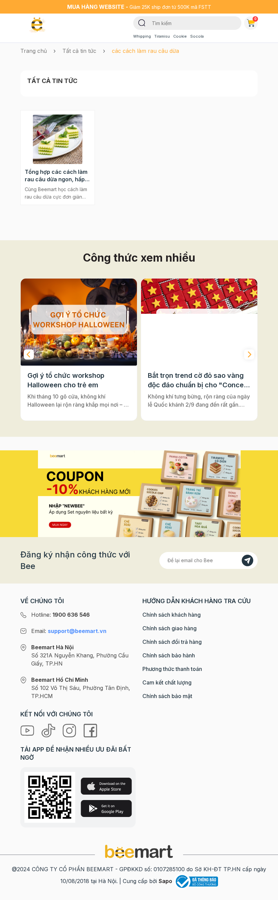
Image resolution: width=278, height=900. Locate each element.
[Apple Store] (106, 786)
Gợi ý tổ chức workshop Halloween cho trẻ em (65, 380)
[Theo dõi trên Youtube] (28, 730)
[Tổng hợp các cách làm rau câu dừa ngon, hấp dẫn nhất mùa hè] (58, 139)
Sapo (165, 881)
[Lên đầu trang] (265, 893)
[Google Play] (106, 808)
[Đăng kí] (247, 560)
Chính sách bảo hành (168, 655)
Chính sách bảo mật (167, 696)
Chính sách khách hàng (171, 614)
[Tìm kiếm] (141, 22)
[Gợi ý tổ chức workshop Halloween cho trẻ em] (79, 322)
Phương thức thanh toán (172, 669)
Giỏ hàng (255, 19)
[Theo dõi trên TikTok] (49, 730)
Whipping (142, 36)
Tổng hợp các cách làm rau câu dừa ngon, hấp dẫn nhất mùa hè (56, 175)
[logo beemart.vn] (139, 851)
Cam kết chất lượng (167, 682)
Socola (197, 36)
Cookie (180, 36)
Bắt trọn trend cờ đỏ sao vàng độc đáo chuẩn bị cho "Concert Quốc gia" (198, 380)
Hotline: (60, 614)
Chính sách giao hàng (169, 628)
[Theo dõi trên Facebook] (90, 730)
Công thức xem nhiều (139, 257)
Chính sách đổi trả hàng (172, 641)
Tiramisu (162, 36)
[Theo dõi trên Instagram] (70, 730)
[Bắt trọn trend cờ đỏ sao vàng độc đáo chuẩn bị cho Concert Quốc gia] (199, 322)
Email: (68, 631)
